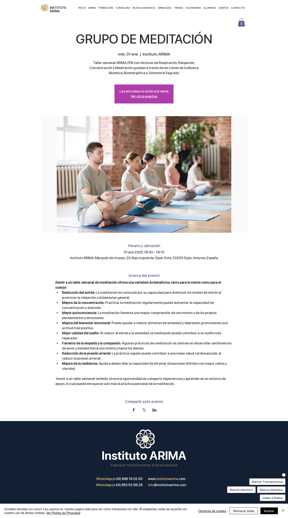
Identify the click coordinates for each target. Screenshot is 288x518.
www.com (167, 479)
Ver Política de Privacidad (63, 513)
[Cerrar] (282, 511)
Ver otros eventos (144, 96)
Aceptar (269, 511)
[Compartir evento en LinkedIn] (154, 410)
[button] (241, 22)
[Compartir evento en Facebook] (134, 410)
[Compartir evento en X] (144, 410)
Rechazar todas (243, 511)
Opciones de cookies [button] (212, 511)
